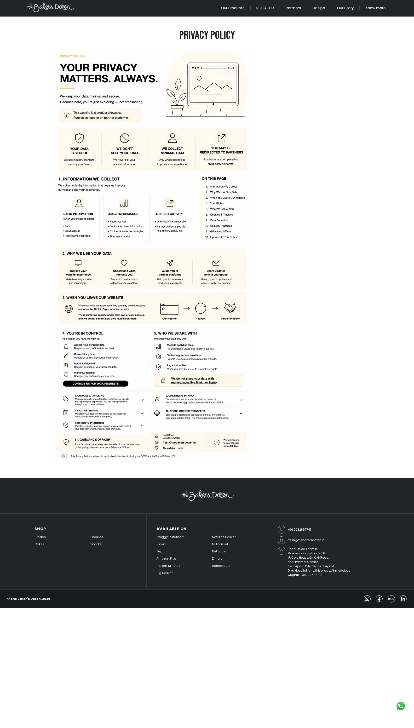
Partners (293, 7)
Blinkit (160, 544)
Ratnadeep (221, 565)
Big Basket (164, 573)
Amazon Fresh (167, 558)
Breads (40, 537)
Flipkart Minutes (168, 565)
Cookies (96, 537)
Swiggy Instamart (170, 537)
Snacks (95, 544)
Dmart (217, 558)
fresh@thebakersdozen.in (306, 540)
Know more (376, 8)
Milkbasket (220, 544)
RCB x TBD (265, 7)
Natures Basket (224, 537)
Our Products (232, 7)
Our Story (345, 7)
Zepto (161, 551)
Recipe (319, 7)
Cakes (39, 544)
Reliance (219, 551)
